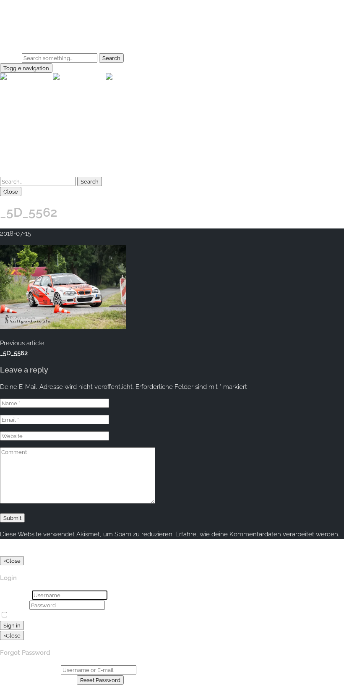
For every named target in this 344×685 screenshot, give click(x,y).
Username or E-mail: (29, 670)
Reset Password (100, 680)
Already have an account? (37, 680)
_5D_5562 (14, 353)
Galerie (27, 31)
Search (10, 58)
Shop (24, 41)
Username (15, 595)
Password (14, 605)
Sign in (12, 625)
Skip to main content (30, 5)
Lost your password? (85, 615)
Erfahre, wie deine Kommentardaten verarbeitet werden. (257, 534)
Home (26, 21)
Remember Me (32, 615)
